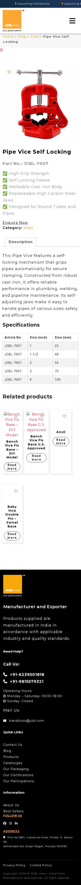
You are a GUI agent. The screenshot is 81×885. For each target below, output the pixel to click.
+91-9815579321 (26, 681)
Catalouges (12, 763)
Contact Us (12, 745)
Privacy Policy (14, 865)
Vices (34, 37)
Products (11, 757)
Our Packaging (16, 769)
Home (8, 37)
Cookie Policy (41, 865)
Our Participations (18, 781)
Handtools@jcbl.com (26, 721)
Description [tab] (21, 242)
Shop (22, 37)
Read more (12, 466)
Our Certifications (18, 775)
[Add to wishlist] (9, 72)
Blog (7, 751)
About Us (11, 805)
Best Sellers (13, 811)
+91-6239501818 (26, 674)
